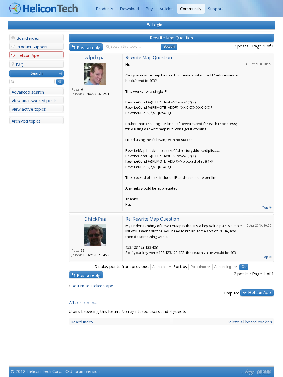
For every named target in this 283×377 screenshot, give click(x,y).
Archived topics (26, 121)
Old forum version (82, 371)
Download (129, 8)
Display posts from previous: (122, 266)
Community (190, 8)
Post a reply (88, 47)
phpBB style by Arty (247, 372)
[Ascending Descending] (230, 266)
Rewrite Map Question (171, 37)
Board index (27, 38)
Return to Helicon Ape (92, 286)
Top (265, 207)
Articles (166, 8)
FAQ (20, 64)
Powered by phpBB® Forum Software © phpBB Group (264, 372)
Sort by (181, 266)
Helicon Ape (27, 55)
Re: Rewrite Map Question (152, 219)
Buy (149, 8)
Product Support (32, 46)
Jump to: (231, 292)
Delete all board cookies (249, 322)
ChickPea (95, 218)
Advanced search (28, 92)
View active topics (29, 109)
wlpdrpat (95, 57)
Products (104, 8)
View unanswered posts (34, 100)
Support (215, 8)
